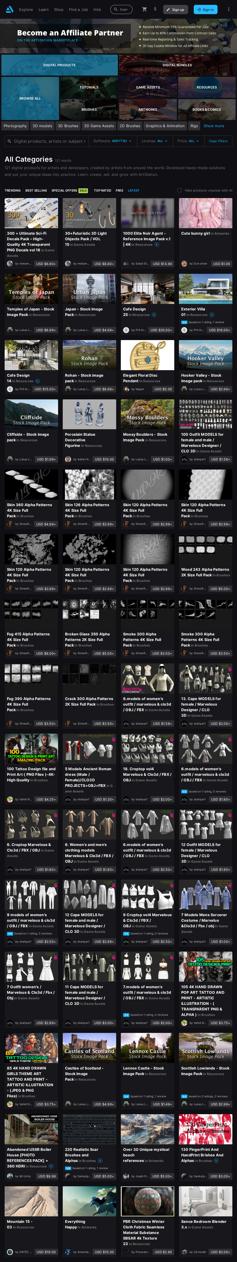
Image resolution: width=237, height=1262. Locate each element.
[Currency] (155, 9)
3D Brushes (68, 125)
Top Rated (102, 190)
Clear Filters (218, 141)
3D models (42, 125)
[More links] (228, 9)
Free (119, 190)
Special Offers (69, 190)
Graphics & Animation (165, 125)
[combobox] (121, 9)
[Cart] (144, 9)
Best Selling (36, 190)
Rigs (194, 125)
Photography (15, 125)
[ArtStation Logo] (10, 9)
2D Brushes (130, 125)
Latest (134, 190)
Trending (13, 190)
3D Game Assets (99, 125)
